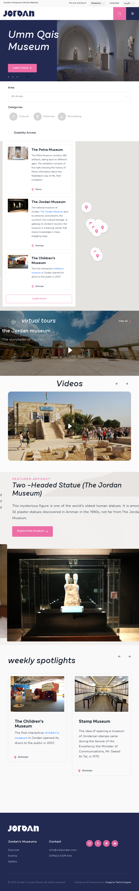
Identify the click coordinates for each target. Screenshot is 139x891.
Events (12, 855)
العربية (127, 3)
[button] (8, 76)
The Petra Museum (47, 149)
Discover (13, 850)
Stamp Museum (94, 722)
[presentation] (117, 384)
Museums (96, 3)
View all (123, 321)
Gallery (12, 861)
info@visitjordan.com (63, 850)
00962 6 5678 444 (60, 855)
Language (114, 3)
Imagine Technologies (118, 882)
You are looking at (77, 3)
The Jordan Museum (49, 202)
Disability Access (25, 132)
